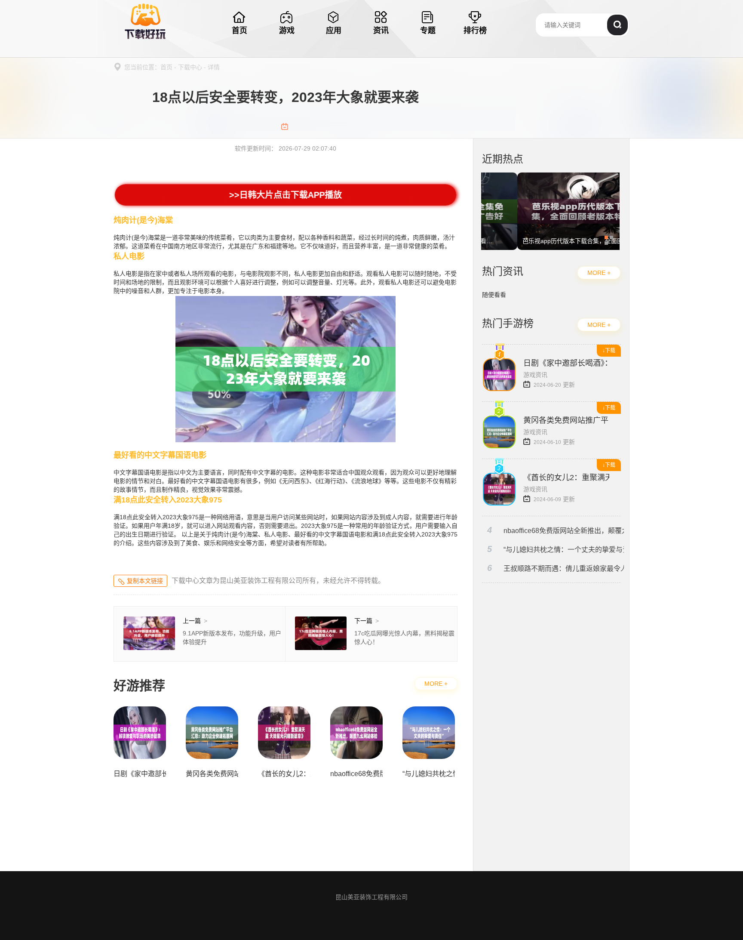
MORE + (436, 683)
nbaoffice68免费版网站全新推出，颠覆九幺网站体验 (555, 530)
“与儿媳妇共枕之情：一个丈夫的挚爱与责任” (555, 549)
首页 (166, 67)
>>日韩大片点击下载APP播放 (285, 195)
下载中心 (190, 67)
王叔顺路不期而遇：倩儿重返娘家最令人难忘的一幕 (555, 568)
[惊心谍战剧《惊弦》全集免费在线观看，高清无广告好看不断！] (550, 176)
